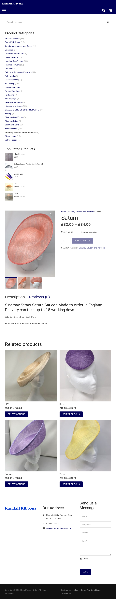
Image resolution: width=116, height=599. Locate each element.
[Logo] (12, 3)
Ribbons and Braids (13, 106)
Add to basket (82, 241)
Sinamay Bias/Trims (14, 117)
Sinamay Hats (11, 128)
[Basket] (110, 10)
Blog (76, 590)
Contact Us (66, 593)
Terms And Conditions (90, 590)
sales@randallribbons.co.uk (58, 528)
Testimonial (66, 590)
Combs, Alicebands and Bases (18, 46)
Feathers (9, 68)
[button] (3, 11)
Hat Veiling (9, 83)
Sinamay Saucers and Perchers (81, 212)
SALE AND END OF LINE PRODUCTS (22, 110)
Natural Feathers (12, 91)
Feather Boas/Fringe (14, 61)
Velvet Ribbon (11, 140)
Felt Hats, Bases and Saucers (18, 72)
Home (63, 212)
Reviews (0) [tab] (39, 297)
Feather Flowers (12, 65)
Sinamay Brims (11, 121)
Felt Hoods (10, 76)
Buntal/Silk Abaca (12, 42)
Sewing (8, 113)
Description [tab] (15, 297)
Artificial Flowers (12, 38)
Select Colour (67, 232)
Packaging (9, 95)
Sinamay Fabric (12, 125)
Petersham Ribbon (13, 102)
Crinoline (9, 50)
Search (108, 22)
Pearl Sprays (10, 98)
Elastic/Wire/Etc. (12, 57)
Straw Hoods (10, 136)
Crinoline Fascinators (14, 53)
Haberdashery (11, 80)
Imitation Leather (12, 87)
